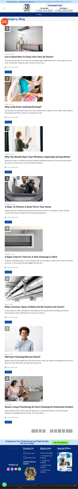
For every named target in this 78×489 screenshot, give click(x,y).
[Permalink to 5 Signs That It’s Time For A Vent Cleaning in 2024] (39, 239)
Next (68, 431)
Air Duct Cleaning (11, 67)
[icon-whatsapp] (4, 484)
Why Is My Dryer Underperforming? (23, 107)
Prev (35, 431)
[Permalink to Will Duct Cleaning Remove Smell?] (39, 339)
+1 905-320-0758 (64, 10)
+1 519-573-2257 (44, 10)
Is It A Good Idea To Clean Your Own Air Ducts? (29, 56)
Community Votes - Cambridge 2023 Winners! (20, 1)
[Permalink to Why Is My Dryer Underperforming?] (39, 88)
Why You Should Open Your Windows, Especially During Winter (37, 157)
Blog (17, 67)
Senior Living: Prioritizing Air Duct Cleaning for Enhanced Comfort (39, 407)
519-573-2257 (30, 453)
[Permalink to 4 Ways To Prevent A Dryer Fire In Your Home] (39, 189)
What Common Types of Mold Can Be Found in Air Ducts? (34, 307)
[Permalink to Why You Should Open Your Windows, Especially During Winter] (39, 139)
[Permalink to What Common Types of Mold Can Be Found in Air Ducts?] (39, 289)
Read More (8, 72)
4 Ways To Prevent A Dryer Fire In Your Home (28, 207)
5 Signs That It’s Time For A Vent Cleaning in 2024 (31, 257)
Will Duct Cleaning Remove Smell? (22, 357)
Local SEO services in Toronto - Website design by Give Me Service (57, 485)
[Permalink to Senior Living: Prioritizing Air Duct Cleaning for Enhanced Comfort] (39, 389)
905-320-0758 (30, 458)
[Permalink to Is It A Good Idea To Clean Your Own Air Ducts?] (39, 39)
